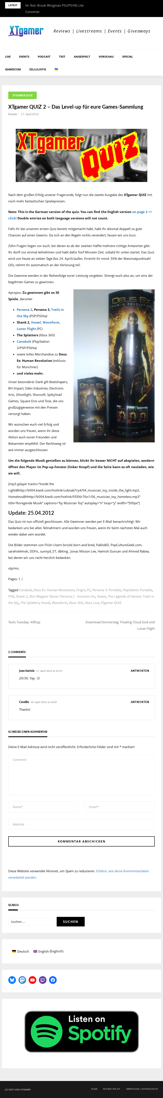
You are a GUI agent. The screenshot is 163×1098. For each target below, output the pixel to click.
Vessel (36, 322)
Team (94, 1088)
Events (24, 56)
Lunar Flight (26, 329)
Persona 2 (24, 309)
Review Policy (111, 1088)
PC (89, 590)
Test (62, 56)
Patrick (12, 114)
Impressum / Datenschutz (142, 1088)
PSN (11, 596)
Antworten (140, 671)
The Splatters (30, 603)
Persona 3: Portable (106, 590)
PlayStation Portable (137, 590)
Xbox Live (92, 603)
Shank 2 (22, 596)
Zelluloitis (37, 69)
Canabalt (24, 341)
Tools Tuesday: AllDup (24, 622)
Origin (80, 590)
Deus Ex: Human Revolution (54, 590)
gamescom (13, 69)
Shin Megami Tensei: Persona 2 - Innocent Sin (62, 596)
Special (127, 56)
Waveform (51, 322)
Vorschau (106, 56)
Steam (101, 596)
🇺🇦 (56, 69)
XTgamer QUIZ (22, 95)
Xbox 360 (76, 603)
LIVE (8, 56)
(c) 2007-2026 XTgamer (18, 1089)
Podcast (44, 56)
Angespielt (82, 56)
